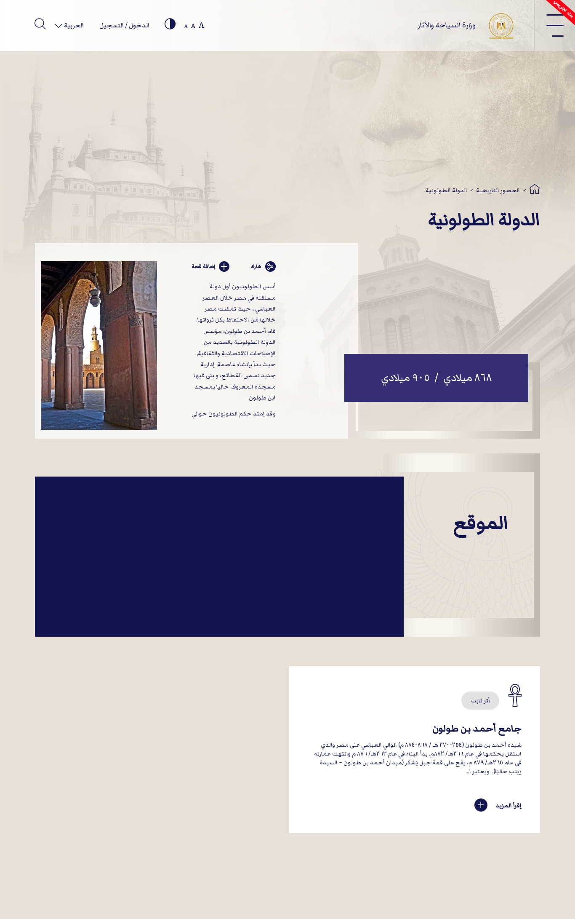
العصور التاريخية (498, 190)
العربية (73, 25)
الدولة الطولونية (446, 190)
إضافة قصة (203, 267)
